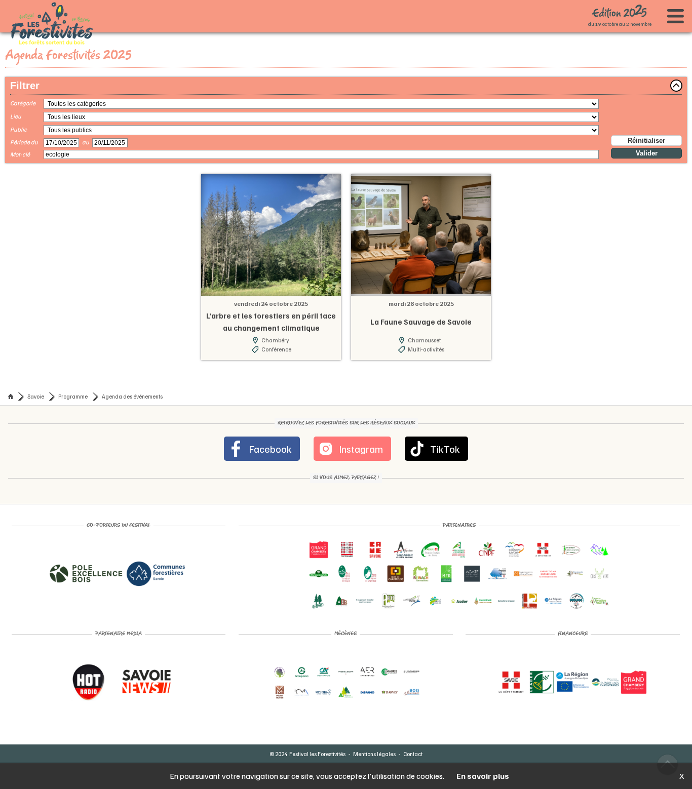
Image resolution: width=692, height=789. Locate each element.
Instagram (359, 444)
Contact (412, 749)
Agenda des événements (132, 391)
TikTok (435, 444)
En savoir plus (482, 776)
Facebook (278, 444)
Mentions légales (374, 749)
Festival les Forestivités (317, 749)
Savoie (35, 391)
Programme (73, 391)
